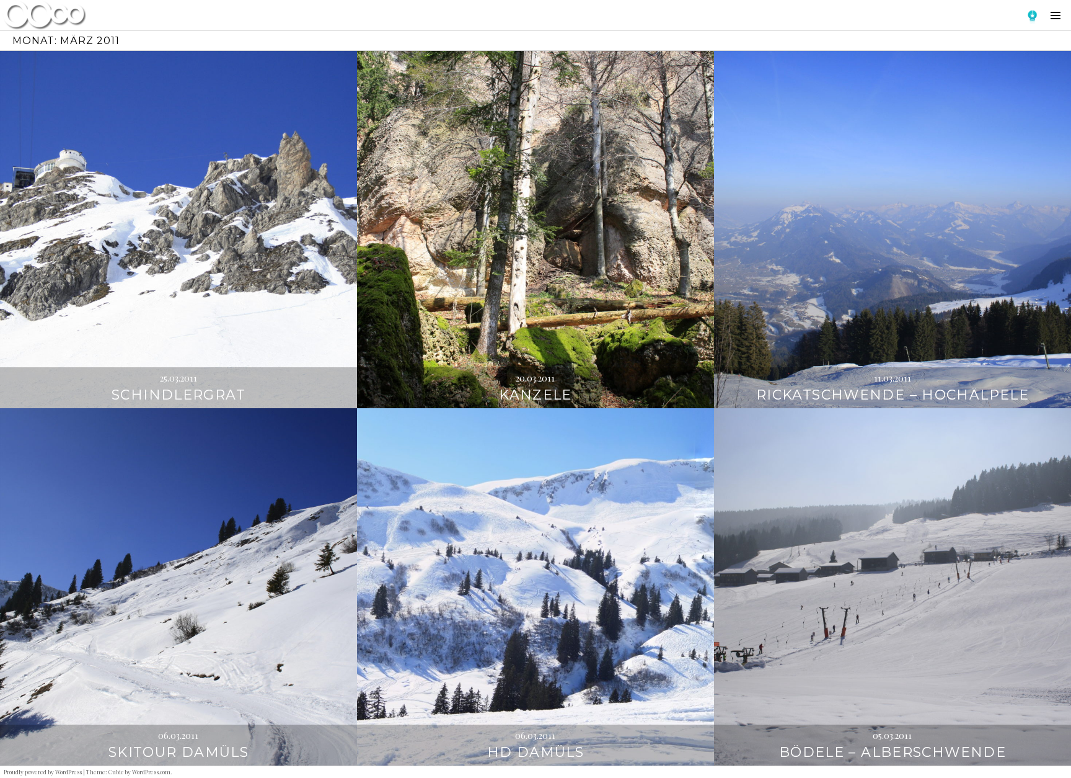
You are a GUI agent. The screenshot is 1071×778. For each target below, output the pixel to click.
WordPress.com (151, 772)
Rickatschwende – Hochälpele (892, 395)
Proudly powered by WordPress (43, 772)
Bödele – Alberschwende (892, 752)
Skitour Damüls (178, 752)
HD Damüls (535, 752)
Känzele (535, 395)
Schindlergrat (178, 395)
